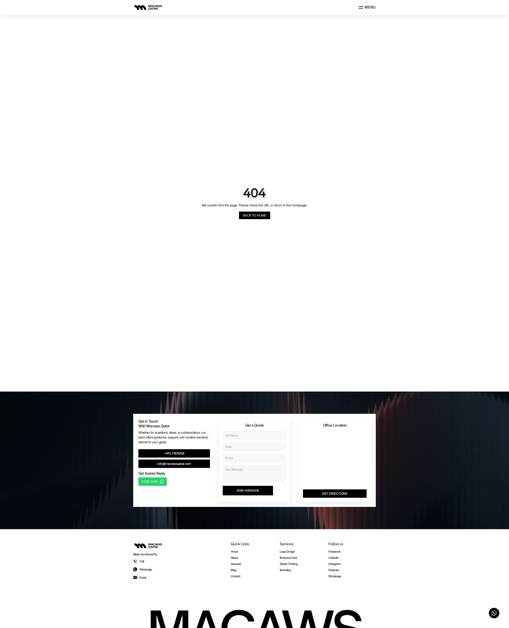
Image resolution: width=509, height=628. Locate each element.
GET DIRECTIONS (335, 494)
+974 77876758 (174, 453)
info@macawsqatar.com (174, 464)
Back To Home (254, 215)
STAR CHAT (150, 482)
